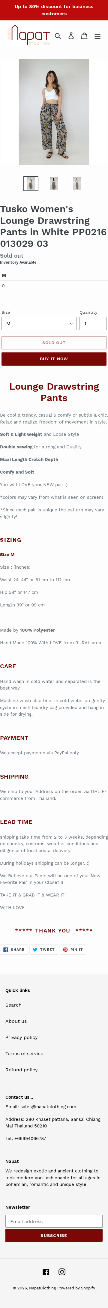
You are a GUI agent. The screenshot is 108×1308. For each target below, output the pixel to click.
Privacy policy (21, 1037)
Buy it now (54, 358)
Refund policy (21, 1070)
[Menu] (97, 36)
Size (6, 312)
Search (13, 1005)
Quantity (88, 312)
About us (16, 1021)
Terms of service (24, 1053)
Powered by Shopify (76, 1288)
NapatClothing (42, 1288)
